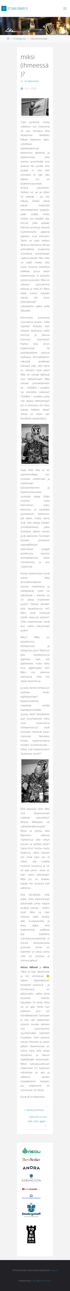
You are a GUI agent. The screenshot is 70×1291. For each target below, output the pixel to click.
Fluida (34, 1280)
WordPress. (45, 1280)
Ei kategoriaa (19, 38)
